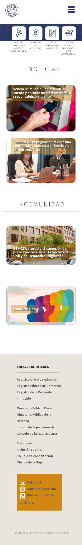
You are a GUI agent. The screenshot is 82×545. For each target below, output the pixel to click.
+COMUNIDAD (42, 204)
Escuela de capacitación (35, 456)
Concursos (25, 443)
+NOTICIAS (42, 69)
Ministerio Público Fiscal (35, 408)
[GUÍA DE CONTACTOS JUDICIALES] (52, 33)
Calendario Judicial (41, 488)
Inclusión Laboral (29, 449)
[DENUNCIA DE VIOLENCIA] (35, 33)
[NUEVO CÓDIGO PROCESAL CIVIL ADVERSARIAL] (69, 33)
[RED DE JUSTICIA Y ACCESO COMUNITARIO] (19, 33)
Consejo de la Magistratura (37, 433)
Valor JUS (34, 482)
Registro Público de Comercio (39, 386)
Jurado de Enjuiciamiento (36, 427)
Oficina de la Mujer (30, 462)
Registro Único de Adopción (37, 379)
